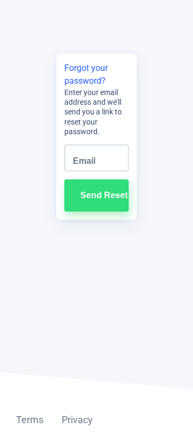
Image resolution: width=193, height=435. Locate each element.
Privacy (77, 419)
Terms (29, 419)
